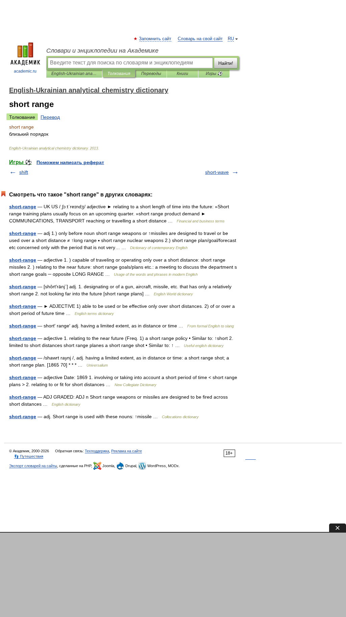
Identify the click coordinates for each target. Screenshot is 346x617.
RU (231, 38)
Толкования (118, 73)
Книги (182, 73)
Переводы (151, 73)
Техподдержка (97, 451)
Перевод (50, 117)
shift (23, 172)
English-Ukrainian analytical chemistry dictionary (74, 73)
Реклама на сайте (126, 451)
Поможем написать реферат (70, 162)
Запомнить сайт (155, 38)
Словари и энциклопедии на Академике (102, 50)
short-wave (217, 172)
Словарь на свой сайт (200, 38)
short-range (22, 206)
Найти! (225, 63)
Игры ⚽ (214, 73)
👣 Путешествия (28, 456)
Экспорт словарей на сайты (33, 466)
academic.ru (25, 71)
